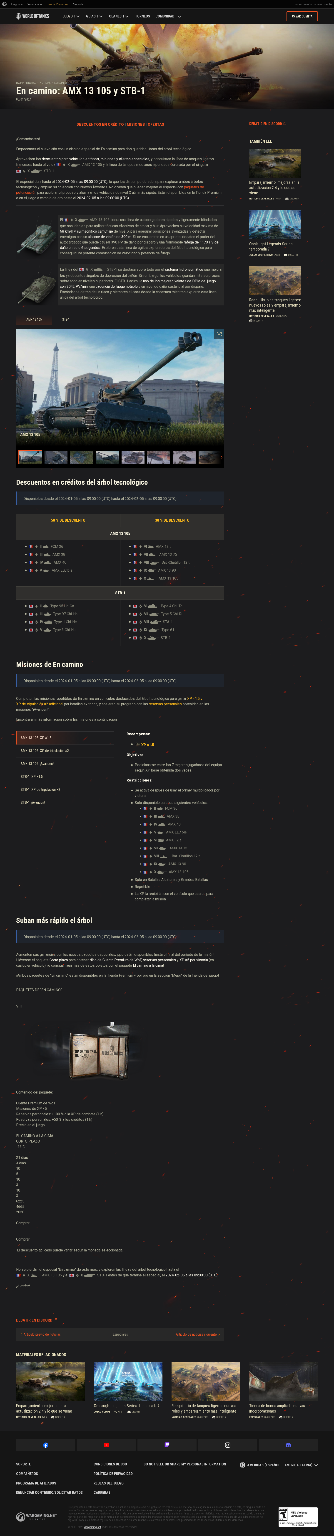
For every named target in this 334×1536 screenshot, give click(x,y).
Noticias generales (261, 198)
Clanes (115, 16)
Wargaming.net (92, 1527)
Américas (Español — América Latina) (279, 1465)
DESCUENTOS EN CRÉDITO (100, 124)
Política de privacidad (113, 1474)
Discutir (294, 198)
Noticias (45, 82)
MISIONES (136, 124)
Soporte (23, 1464)
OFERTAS (156, 124)
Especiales (60, 82)
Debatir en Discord (265, 124)
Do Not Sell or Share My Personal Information (185, 1464)
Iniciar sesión (303, 4)
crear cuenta (323, 4)
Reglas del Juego (109, 1483)
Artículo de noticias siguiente (196, 1334)
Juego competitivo (261, 254)
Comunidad (164, 16)
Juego (67, 16)
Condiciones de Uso (110, 1464)
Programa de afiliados (36, 1483)
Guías (91, 16)
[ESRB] (298, 1517)
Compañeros (27, 1474)
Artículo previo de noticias (42, 1334)
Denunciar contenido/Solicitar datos (49, 1493)
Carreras (102, 1493)
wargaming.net (36, 1517)
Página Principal (26, 82)
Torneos (142, 16)
